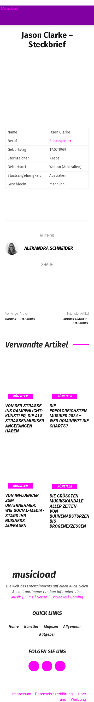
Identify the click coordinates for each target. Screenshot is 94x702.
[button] (9, 18)
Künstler (20, 396)
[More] (78, 278)
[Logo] (1, 27)
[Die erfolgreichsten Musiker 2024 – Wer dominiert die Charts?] (69, 377)
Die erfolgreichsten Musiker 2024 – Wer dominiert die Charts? (69, 415)
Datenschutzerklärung (54, 694)
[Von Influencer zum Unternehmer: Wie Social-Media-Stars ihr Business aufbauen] (24, 467)
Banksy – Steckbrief (20, 319)
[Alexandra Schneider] (14, 248)
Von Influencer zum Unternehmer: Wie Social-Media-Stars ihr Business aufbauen (24, 510)
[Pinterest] (47, 278)
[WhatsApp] (62, 278)
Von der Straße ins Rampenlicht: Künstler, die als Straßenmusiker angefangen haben (24, 418)
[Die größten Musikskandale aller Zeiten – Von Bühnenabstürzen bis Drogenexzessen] (69, 468)
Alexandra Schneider (48, 248)
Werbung (78, 699)
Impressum (21, 694)
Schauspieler (60, 141)
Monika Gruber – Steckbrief (76, 321)
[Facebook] (15, 278)
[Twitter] (31, 278)
